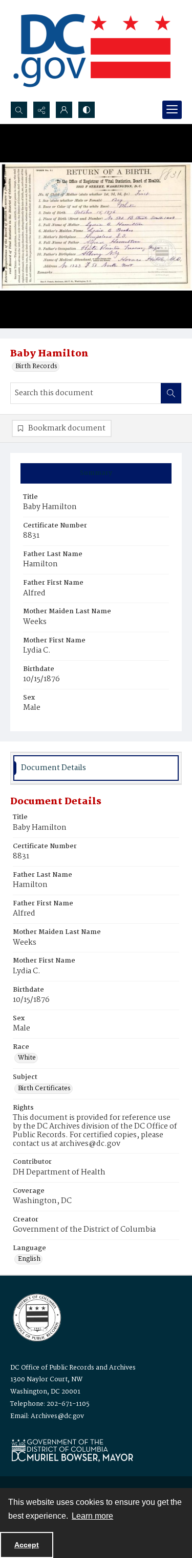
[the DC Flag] (92, 50)
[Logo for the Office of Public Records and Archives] (36, 1316)
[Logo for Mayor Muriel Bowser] (72, 1450)
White (27, 1058)
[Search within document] (171, 393)
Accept (26, 1545)
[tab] (96, 473)
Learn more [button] (92, 1516)
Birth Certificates (44, 1089)
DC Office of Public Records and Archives (73, 1367)
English (29, 1259)
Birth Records (36, 367)
